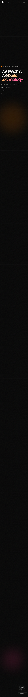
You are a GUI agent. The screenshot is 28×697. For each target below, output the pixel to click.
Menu (24, 2)
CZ (21, 2)
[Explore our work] (3, 92)
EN (19, 2)
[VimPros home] (5, 2)
